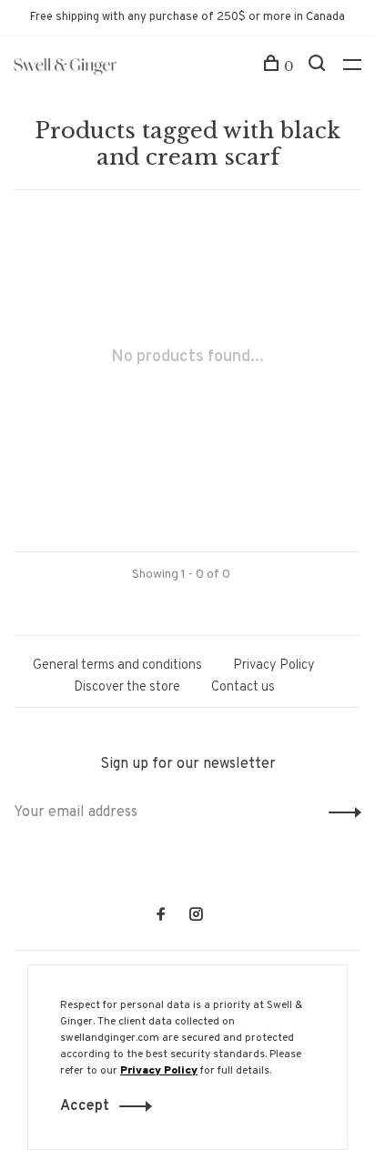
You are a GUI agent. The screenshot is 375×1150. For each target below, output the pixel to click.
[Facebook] (161, 916)
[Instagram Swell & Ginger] (195, 916)
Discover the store (127, 687)
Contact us (243, 687)
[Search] (319, 66)
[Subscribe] (340, 812)
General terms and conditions (117, 665)
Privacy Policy (274, 665)
